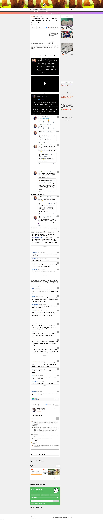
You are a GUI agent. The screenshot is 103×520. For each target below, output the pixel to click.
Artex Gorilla (34, 434)
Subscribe (56, 500)
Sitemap (53, 517)
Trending (34, 11)
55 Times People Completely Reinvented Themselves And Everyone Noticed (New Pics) (66, 40)
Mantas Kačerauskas (35, 24)
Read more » (39, 411)
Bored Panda (34, 516)
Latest (37, 11)
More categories (34, 497)
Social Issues (33, 16)
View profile (55, 408)
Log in (71, 9)
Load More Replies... (36, 440)
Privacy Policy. (44, 503)
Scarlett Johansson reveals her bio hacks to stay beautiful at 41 (67, 118)
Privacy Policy (65, 517)
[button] (57, 466)
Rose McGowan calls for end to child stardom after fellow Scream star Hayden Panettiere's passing (67, 106)
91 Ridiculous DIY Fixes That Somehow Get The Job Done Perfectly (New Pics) (66, 52)
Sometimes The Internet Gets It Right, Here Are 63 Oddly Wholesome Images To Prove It (67, 27)
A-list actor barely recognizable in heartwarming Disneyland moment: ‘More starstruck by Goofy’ (67, 93)
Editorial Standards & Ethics (58, 517)
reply (35, 425)
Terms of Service (70, 517)
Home (31, 11)
